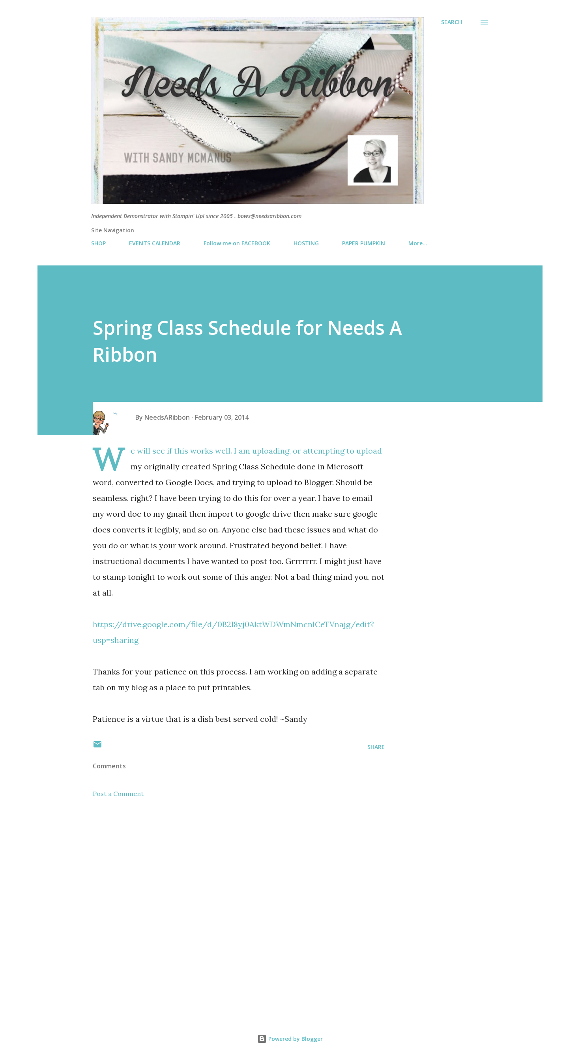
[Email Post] (97, 747)
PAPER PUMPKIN (363, 243)
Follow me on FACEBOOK (237, 243)
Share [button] (376, 747)
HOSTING (306, 243)
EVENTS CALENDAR (154, 243)
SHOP (98, 243)
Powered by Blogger (295, 1038)
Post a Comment (118, 794)
